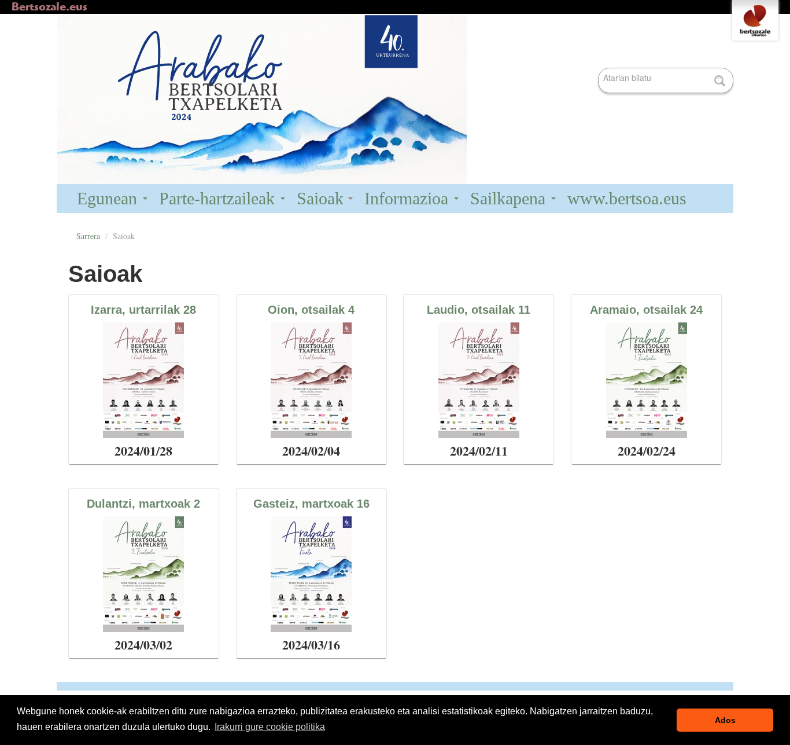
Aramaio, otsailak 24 (646, 309)
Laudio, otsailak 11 (478, 309)
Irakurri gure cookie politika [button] (270, 727)
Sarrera (88, 235)
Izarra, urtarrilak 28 (143, 309)
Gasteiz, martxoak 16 (311, 503)
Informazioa (408, 198)
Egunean (109, 198)
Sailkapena (510, 198)
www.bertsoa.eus (626, 198)
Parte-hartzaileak (219, 198)
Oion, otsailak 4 (311, 309)
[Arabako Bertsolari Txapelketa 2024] (395, 99)
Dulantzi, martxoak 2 (143, 503)
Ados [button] (725, 720)
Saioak (322, 198)
